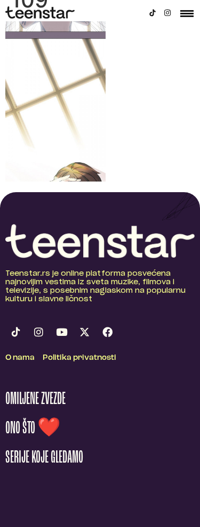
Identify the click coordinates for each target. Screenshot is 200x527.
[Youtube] (61, 332)
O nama (20, 358)
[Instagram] (167, 12)
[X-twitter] (84, 332)
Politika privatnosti (79, 358)
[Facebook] (107, 332)
